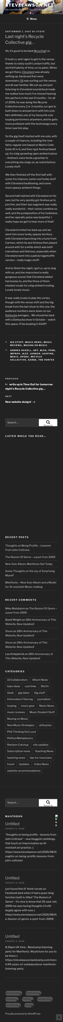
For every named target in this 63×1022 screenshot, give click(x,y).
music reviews (16, 712)
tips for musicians (41, 757)
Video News (41, 764)
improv (15, 353)
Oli (21, 80)
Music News (33, 342)
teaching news (16, 757)
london (35, 353)
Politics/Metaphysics (20, 738)
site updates (40, 744)
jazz (25, 353)
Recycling (40, 50)
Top (59, 1017)
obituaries (45, 725)
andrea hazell (21, 350)
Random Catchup (18, 744)
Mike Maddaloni (15, 608)
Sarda (32, 360)
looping (48, 353)
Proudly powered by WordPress (22, 1013)
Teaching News (44, 751)
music (14, 357)
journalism (44, 699)
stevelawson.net (29, 5)
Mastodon (14, 816)
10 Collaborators (17, 679)
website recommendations (24, 770)
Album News (40, 679)
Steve (40, 31)
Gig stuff (17, 342)
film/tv (45, 686)
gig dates (24, 692)
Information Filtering (20, 699)
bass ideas (13, 686)
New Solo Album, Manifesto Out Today (28, 564)
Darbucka (11, 315)
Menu (33, 18)
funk (51, 350)
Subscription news (18, 751)
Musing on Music (36, 345)
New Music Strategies (20, 725)
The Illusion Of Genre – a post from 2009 (30, 557)
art (35, 350)
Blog (43, 350)
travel (10, 764)
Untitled (12, 823)
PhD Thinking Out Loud (21, 731)
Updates (24, 764)
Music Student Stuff (42, 712)
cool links (30, 686)
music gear (28, 705)
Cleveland (28, 72)
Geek (10, 692)
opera (24, 357)
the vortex (46, 360)
